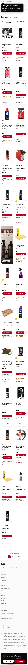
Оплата (3, 583)
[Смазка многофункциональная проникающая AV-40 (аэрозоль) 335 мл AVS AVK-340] (21, 312)
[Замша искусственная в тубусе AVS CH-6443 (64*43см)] (7, 476)
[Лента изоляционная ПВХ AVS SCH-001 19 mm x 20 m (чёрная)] (21, 435)
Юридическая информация (7, 618)
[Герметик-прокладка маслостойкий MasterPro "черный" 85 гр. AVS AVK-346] (21, 393)
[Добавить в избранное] (11, 26)
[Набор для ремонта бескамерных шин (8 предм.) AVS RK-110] (7, 351)
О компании (4, 598)
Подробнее (18, 658)
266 (19, 556)
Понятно (4, 10)
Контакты (3, 603)
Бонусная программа (6, 591)
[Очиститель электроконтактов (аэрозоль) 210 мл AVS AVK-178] (7, 155)
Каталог (4, 14)
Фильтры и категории (8, 21)
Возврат (3, 585)
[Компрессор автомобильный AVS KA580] (7, 33)
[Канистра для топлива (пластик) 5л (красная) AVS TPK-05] (21, 155)
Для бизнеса (4, 600)
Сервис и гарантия (5, 588)
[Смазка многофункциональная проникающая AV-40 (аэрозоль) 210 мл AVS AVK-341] (7, 114)
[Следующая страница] (21, 556)
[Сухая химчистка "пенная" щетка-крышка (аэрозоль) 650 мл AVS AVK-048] (21, 194)
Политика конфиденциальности (8, 613)
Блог (2, 606)
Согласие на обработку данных (8, 616)
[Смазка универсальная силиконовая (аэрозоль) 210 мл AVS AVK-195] (7, 273)
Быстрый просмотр (8, 38)
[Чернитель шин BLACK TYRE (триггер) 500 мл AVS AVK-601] (21, 273)
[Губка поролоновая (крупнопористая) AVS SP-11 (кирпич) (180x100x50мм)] (7, 312)
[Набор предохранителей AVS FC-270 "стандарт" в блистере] (7, 72)
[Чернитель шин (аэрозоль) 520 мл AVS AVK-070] (7, 194)
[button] (3, 47)
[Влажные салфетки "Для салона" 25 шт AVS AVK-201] (21, 351)
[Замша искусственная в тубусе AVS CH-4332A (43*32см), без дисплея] (21, 234)
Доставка (3, 580)
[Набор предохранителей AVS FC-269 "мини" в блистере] (21, 114)
